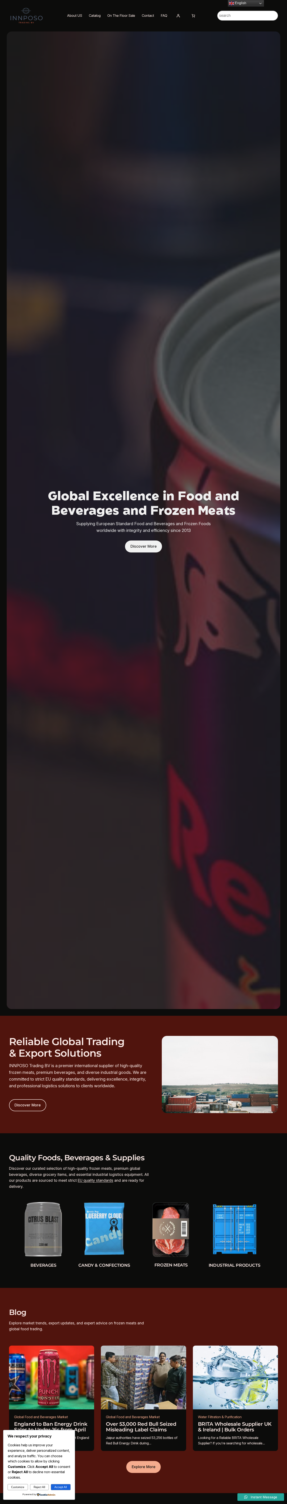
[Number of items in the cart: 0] (193, 16)
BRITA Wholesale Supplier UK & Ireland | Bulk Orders (235, 1427)
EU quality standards (95, 1180)
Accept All (60, 1487)
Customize (17, 1487)
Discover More (143, 546)
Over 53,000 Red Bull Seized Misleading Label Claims (141, 1427)
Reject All (39, 1487)
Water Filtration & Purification (220, 1417)
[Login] (178, 16)
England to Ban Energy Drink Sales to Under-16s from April (50, 1427)
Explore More (143, 1467)
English (240, 3)
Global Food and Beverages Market (41, 1417)
